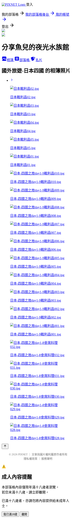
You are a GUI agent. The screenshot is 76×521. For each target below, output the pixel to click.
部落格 (24, 60)
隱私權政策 (30, 458)
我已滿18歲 (10, 514)
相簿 (10, 60)
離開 (24, 514)
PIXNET (23, 454)
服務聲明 (46, 458)
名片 (38, 60)
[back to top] (5, 446)
